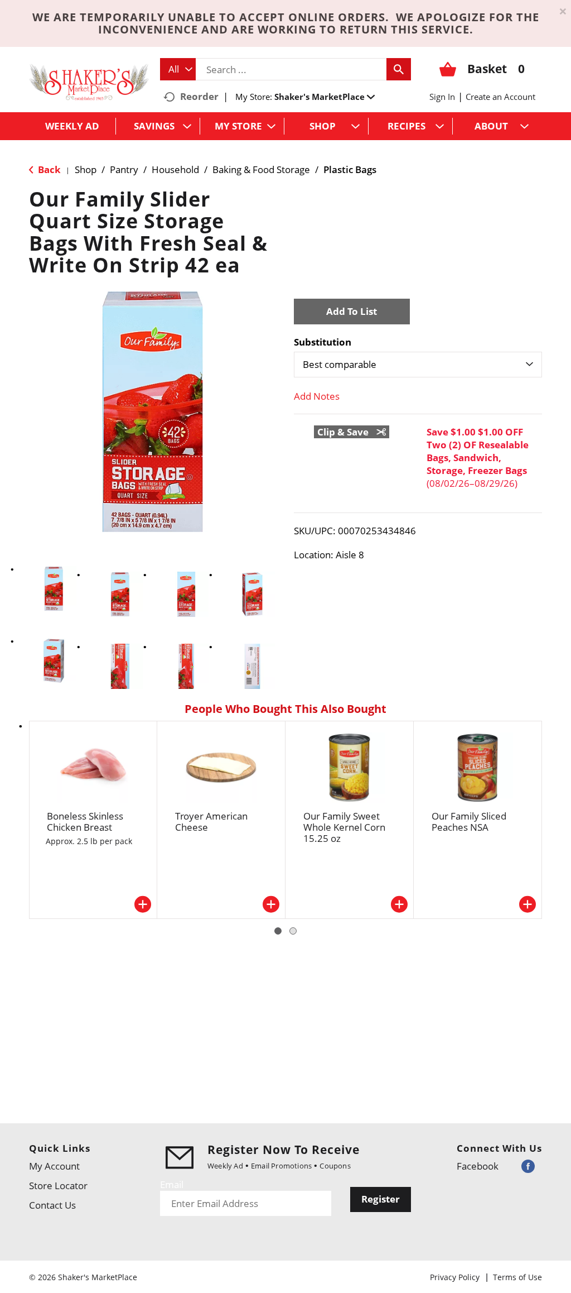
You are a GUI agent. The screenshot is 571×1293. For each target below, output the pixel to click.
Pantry (124, 169)
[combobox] (178, 69)
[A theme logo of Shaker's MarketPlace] (89, 81)
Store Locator (58, 1185)
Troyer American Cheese (211, 822)
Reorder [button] (199, 96)
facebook (478, 1166)
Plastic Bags (349, 169)
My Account (54, 1166)
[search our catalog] (398, 69)
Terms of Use (517, 1277)
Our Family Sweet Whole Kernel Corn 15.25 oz (344, 827)
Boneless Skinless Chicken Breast (85, 822)
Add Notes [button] (317, 396)
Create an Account (500, 96)
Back (48, 169)
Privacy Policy (455, 1277)
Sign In (442, 96)
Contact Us (52, 1205)
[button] (324, 96)
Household (175, 169)
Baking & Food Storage (261, 169)
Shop (85, 169)
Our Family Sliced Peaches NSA (469, 822)
